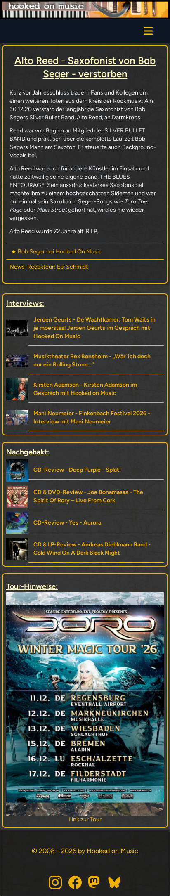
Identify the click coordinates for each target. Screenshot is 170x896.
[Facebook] (75, 882)
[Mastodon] (95, 882)
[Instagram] (55, 882)
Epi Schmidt (72, 266)
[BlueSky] (114, 882)
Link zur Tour (44, 819)
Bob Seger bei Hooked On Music (60, 251)
